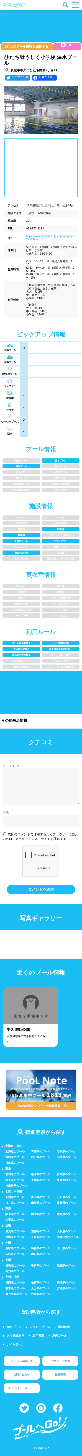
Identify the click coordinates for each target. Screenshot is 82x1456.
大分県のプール (40, 1288)
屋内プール (59, 1335)
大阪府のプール (66, 1231)
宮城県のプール (15, 1157)
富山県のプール (40, 1197)
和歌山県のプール (68, 1237)
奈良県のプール (40, 1237)
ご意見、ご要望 (60, 1361)
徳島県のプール (15, 1265)
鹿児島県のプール (16, 1294)
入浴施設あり (15, 1335)
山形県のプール (66, 1157)
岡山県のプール (66, 1248)
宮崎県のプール (66, 1288)
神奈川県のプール (16, 1185)
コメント (11, 766)
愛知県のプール (66, 1214)
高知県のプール (15, 1271)
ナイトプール (15, 1344)
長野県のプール (66, 1202)
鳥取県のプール (15, 1248)
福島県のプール (15, 1162)
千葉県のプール (40, 1180)
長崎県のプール (66, 1282)
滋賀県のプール (15, 1231)
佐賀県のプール (40, 1282)
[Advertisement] (41, 27)
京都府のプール (40, 1231)
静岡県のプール (40, 1214)
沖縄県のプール (40, 1294)
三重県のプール (15, 1219)
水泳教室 (64, 1327)
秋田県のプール (40, 1157)
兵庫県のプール (15, 1237)
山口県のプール (40, 1254)
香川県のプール (40, 1265)
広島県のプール (15, 1254)
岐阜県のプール (15, 1214)
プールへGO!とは (21, 1361)
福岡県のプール (15, 1282)
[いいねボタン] (63, 44)
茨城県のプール (15, 1174)
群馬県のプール (66, 1174)
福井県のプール (15, 1202)
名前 (6, 812)
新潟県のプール (15, 1197)
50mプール (14, 1327)
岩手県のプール (66, 1151)
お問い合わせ (21, 1374)
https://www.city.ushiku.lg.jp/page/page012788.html (51, 238)
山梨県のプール (40, 1202)
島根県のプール (40, 1248)
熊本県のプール (15, 1288)
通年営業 (38, 1335)
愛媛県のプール (66, 1265)
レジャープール (39, 1327)
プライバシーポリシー (21, 1388)
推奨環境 (60, 1374)
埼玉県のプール (15, 1180)
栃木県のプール (40, 1174)
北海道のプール (15, 1151)
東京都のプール (66, 1180)
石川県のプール (66, 1197)
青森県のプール (40, 1151)
